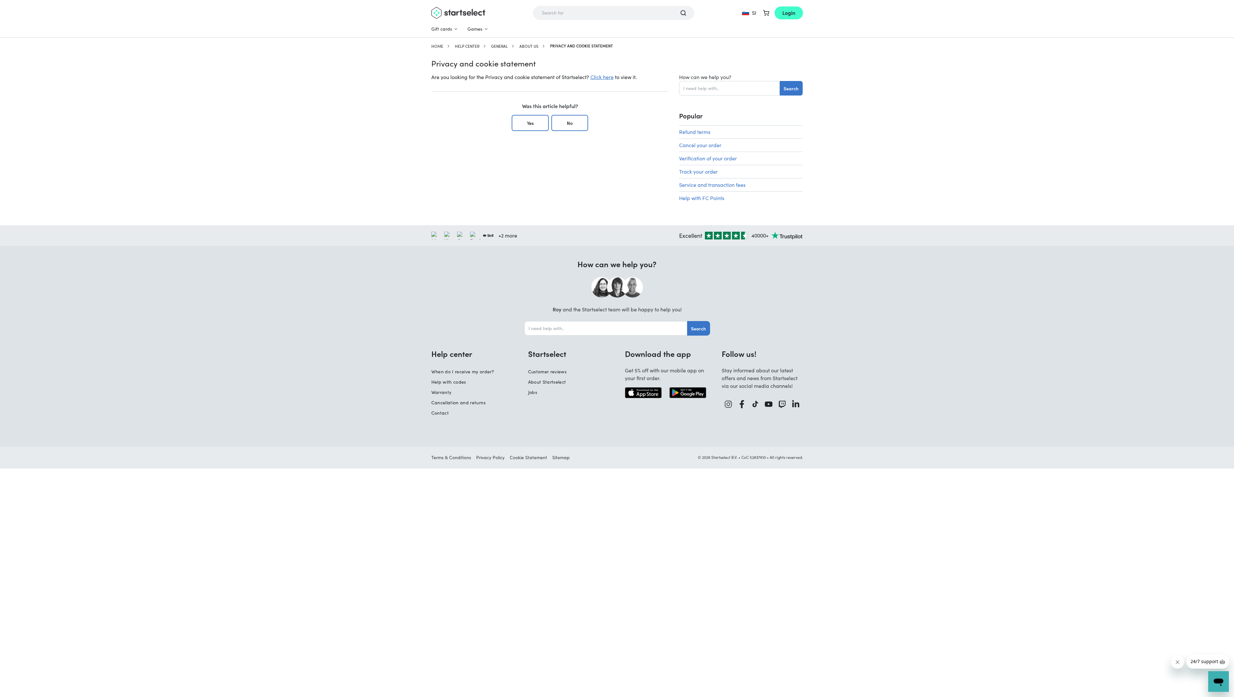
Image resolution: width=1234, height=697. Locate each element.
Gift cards (441, 29)
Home (437, 46)
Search (791, 88)
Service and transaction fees (712, 184)
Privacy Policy (490, 457)
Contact (440, 413)
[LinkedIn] (796, 404)
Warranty (441, 392)
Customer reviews (547, 372)
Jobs (532, 392)
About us (528, 46)
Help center (467, 46)
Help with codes (448, 382)
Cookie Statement (528, 457)
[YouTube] (769, 404)
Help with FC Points (701, 198)
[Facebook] (742, 404)
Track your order (698, 171)
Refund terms (694, 131)
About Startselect (547, 382)
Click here (602, 77)
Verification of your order (708, 158)
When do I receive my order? (462, 372)
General (499, 46)
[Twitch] (782, 404)
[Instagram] (728, 404)
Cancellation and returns (458, 402)
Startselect (547, 353)
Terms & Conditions (451, 457)
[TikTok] (755, 404)
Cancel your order (700, 145)
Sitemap (561, 457)
